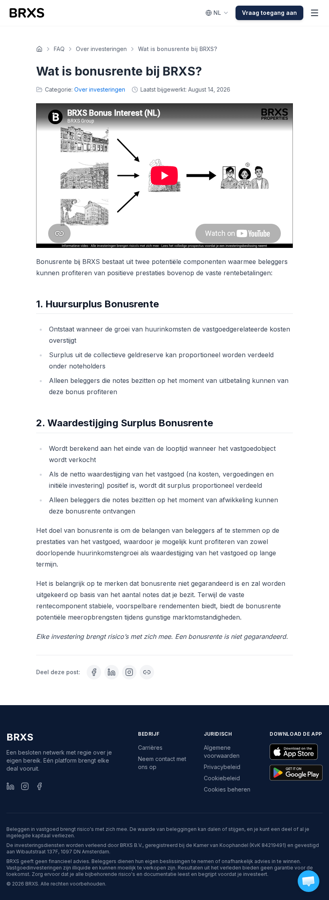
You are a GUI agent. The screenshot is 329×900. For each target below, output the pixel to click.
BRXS (19, 737)
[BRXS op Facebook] (39, 786)
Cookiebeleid (222, 778)
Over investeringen (101, 48)
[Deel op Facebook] (94, 672)
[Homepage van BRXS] (27, 13)
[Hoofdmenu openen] (314, 13)
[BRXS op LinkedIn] (10, 786)
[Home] (39, 49)
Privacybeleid (222, 766)
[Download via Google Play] (296, 773)
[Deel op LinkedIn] (111, 672)
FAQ (59, 48)
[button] (308, 881)
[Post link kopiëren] (147, 672)
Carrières (150, 747)
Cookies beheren (227, 789)
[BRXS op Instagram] (25, 786)
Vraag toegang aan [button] (269, 12)
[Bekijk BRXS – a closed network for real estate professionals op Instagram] (129, 672)
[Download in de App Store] (294, 752)
